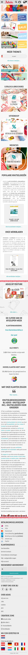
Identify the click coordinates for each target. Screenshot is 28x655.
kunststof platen (5, 458)
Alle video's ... (14, 312)
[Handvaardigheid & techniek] (14, 68)
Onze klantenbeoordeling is (14, 330)
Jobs (2, 601)
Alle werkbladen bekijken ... (14, 276)
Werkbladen (6, 629)
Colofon (3, 605)
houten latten (21, 456)
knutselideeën (4, 438)
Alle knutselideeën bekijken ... (14, 226)
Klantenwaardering (14, 325)
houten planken (14, 456)
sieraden (8, 430)
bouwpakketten (11, 424)
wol (22, 428)
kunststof (3, 426)
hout (18, 424)
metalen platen (15, 458)
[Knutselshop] (14, 76)
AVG (2, 611)
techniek (19, 422)
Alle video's (6, 622)
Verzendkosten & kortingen (9, 555)
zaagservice (6, 454)
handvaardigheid (11, 422)
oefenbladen (4, 449)
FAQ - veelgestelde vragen (8, 558)
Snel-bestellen (5, 548)
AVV (2, 608)
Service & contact (6, 551)
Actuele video (7, 619)
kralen (2, 430)
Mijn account (5, 561)
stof (19, 428)
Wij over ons (4, 598)
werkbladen (18, 447)
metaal (21, 424)
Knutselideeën (7, 625)
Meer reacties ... (14, 394)
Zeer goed (14, 335)
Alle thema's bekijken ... (14, 60)
